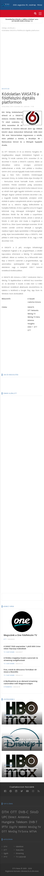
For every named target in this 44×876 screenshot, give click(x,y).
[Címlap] (5, 5)
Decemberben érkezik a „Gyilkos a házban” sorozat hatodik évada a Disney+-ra (22, 20)
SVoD (34, 812)
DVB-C (23, 812)
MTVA (33, 831)
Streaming (8, 687)
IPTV (5, 827)
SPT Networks (33, 310)
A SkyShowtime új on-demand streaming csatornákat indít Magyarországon (20, 682)
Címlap (4, 28)
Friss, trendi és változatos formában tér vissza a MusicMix (20, 670)
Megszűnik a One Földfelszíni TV (20, 635)
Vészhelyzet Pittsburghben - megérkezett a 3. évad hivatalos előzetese (21, 769)
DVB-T (30, 327)
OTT (29, 330)
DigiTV (13, 827)
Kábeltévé (19, 846)
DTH (5, 812)
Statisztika (20, 850)
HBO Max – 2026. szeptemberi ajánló (20, 718)
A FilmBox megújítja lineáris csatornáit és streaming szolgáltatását (21, 659)
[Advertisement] (22, 56)
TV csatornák (9, 652)
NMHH (23, 827)
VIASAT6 (31, 307)
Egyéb (6, 853)
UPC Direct (9, 817)
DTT (35, 327)
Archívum (11, 28)
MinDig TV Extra (34, 317)
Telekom (21, 822)
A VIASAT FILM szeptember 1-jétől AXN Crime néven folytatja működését (22, 647)
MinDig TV (31, 314)
